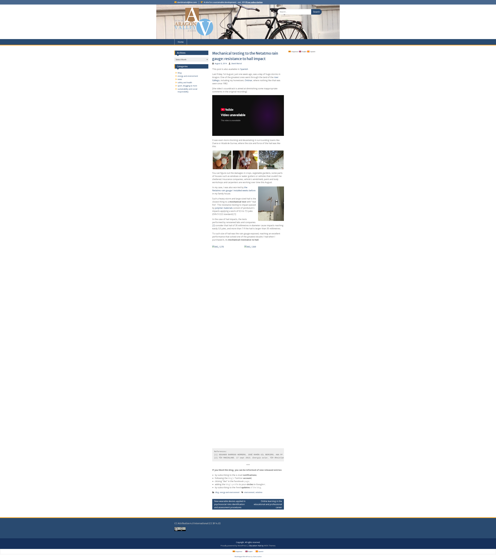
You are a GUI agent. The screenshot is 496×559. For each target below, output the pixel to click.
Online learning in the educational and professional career (268, 504)
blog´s (235, 478)
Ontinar (248, 80)
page (241, 481)
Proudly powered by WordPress (233, 545)
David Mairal (236, 63)
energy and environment (229, 492)
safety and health (185, 82)
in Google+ (259, 484)
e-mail (239, 475)
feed (238, 487)
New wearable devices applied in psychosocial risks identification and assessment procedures (229, 504)
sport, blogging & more (187, 85)
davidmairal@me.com (187, 2)
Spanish (244, 69)
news (180, 79)
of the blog (255, 487)
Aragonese (294, 51)
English (304, 51)
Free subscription (254, 2)
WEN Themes (270, 545)
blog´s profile (232, 484)
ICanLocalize (257, 556)
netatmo (258, 492)
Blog (217, 492)
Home (181, 42)
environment (249, 492)
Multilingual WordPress (242, 556)
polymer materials (224, 208)
